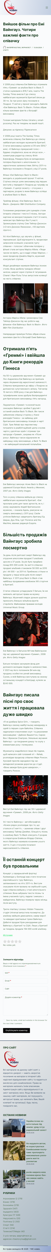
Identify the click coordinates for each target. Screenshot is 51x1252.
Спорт (6, 1225)
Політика (7, 1221)
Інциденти (8, 1212)
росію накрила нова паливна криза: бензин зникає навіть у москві (36, 1176)
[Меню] (47, 7)
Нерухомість (9, 1218)
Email (8, 981)
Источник (8, 935)
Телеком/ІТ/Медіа (11, 1231)
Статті (5, 50)
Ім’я (7, 973)
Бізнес (6, 1202)
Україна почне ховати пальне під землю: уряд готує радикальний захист (36, 1125)
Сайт (7, 989)
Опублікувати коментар (16, 1030)
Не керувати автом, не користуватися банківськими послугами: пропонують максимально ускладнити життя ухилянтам (36, 1152)
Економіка (8, 1205)
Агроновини (9, 1198)
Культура (7, 1215)
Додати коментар (13, 997)
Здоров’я (7, 1208)
